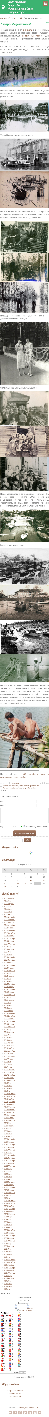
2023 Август (8, 1198)
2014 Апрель (9, 976)
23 (18, 883)
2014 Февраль (9, 970)
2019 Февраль (9, 1107)
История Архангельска (10, 786)
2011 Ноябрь (9, 922)
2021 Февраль (9, 1150)
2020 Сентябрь (9, 1139)
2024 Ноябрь (9, 1233)
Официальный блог (16, 1390)
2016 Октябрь (9, 1045)
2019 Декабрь (9, 1115)
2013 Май (7, 952)
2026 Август (8, 1289)
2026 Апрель (9, 1278)
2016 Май (7, 1035)
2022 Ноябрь (9, 1185)
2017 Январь (9, 1053)
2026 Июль (8, 1286)
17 (24, 880)
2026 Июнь (8, 1283)
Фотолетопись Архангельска (29, 786)
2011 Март (8, 901)
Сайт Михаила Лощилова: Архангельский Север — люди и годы (20, 7)
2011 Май (7, 906)
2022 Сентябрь (9, 1182)
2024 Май (7, 1219)
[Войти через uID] (14, 852)
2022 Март (8, 1168)
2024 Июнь (8, 1222)
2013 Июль (8, 954)
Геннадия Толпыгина (30, 36)
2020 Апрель (9, 1126)
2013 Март (8, 946)
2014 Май (7, 978)
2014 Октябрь (9, 984)
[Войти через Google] (30, 852)
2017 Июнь (8, 1064)
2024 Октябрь (9, 1230)
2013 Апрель (9, 949)
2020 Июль (8, 1134)
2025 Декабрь (9, 1267)
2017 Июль (8, 1067)
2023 (9, 18)
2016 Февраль (9, 1027)
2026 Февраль (9, 1273)
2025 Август (8, 1257)
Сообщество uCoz (15, 1393)
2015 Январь (9, 992)
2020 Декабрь (9, 1144)
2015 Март (8, 997)
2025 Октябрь (9, 1262)
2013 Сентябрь (9, 957)
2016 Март (8, 1029)
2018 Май (7, 1083)
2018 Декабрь (9, 1102)
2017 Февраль (9, 1056)
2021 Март (8, 1152)
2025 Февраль (9, 1241)
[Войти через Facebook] (22, 852)
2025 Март (8, 1243)
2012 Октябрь (9, 933)
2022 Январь (9, 1163)
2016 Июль (8, 1040)
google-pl (25, 1412)
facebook (15, 1412)
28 (5, 887)
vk (39, 1412)
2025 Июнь (8, 1251)
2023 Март (8, 1195)
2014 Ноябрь (9, 987)
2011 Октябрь (9, 920)
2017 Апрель (9, 1059)
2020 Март (8, 1123)
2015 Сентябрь (9, 1013)
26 (21, 18)
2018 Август (8, 1091)
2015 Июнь (8, 1005)
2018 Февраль (9, 1080)
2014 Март (8, 973)
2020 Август (8, 1136)
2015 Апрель (9, 1000)
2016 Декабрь (9, 1051)
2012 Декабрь (9, 938)
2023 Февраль (9, 1193)
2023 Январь (9, 1190)
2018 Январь (9, 1078)
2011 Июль (8, 912)
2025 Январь (9, 1238)
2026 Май (7, 1281)
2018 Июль (8, 1088)
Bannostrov (15, 783)
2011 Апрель (9, 904)
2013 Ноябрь (9, 962)
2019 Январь (9, 1104)
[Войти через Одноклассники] (35, 852)
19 (37, 880)
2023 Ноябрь (9, 1206)
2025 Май (7, 1249)
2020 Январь (9, 1118)
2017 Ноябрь (9, 1072)
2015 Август (8, 1011)
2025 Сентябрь (9, 1259)
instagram (35, 1412)
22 (11, 883)
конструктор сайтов (26, 1408)
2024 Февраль (9, 1214)
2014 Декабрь (9, 989)
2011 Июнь (8, 909)
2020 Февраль (9, 1120)
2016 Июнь (8, 1037)
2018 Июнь (8, 1085)
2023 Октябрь (9, 1203)
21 (5, 883)
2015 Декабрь (9, 1021)
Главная (3, 18)
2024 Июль (8, 1225)
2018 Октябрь (9, 1096)
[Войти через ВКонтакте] (18, 852)
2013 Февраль (9, 944)
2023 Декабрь (9, 1209)
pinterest (20, 1412)
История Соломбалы (29, 788)
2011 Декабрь (9, 925)
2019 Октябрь (9, 1110)
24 (24, 883)
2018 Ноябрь (9, 1099)
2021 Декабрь (9, 1160)
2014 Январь (9, 968)
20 (44, 880)
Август (15, 18)
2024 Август (8, 1227)
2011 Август (8, 914)
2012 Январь (9, 928)
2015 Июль (8, 1008)
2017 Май (7, 1061)
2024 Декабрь (9, 1235)
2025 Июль (8, 1254)
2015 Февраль (9, 995)
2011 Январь (9, 898)
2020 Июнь (8, 1131)
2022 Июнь (8, 1174)
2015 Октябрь (9, 1016)
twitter (10, 1412)
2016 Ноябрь (9, 1048)
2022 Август (8, 1179)
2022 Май (7, 1171)
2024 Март (8, 1217)
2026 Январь (9, 1270)
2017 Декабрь (9, 1075)
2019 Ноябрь (9, 1112)
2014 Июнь (8, 981)
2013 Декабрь (9, 965)
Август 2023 (24, 865)
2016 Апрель (9, 1032)
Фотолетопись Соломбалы (12, 788)
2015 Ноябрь (9, 1019)
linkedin (30, 1412)
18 (31, 880)
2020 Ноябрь (9, 1142)
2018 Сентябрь (9, 1094)
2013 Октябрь (9, 960)
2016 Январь (9, 1024)
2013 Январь (9, 941)
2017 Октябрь (9, 1069)
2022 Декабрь (9, 1187)
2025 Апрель (9, 1246)
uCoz (38, 1408)
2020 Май (7, 1128)
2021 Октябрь (9, 1158)
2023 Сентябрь (9, 1201)
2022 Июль (8, 1176)
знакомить (27, 30)
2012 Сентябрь (9, 930)
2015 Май (7, 1003)
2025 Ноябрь (9, 1265)
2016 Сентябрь (9, 1043)
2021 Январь (9, 1147)
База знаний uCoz (15, 1396)
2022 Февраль (9, 1166)
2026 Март (8, 1276)
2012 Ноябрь (9, 936)
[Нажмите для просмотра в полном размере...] (24, 71)
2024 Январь (9, 1211)
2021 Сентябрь (9, 1155)
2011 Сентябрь (9, 917)
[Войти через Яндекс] (26, 852)
